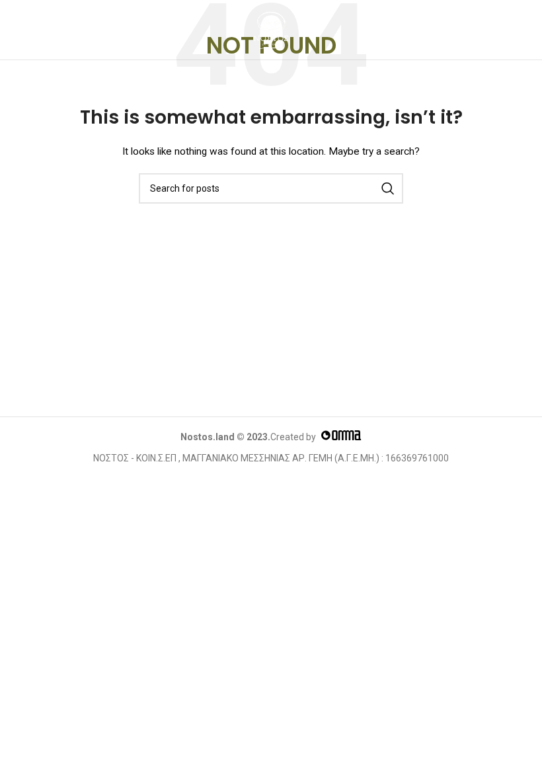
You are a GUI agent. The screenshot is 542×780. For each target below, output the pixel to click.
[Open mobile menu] (23, 30)
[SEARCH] (388, 188)
